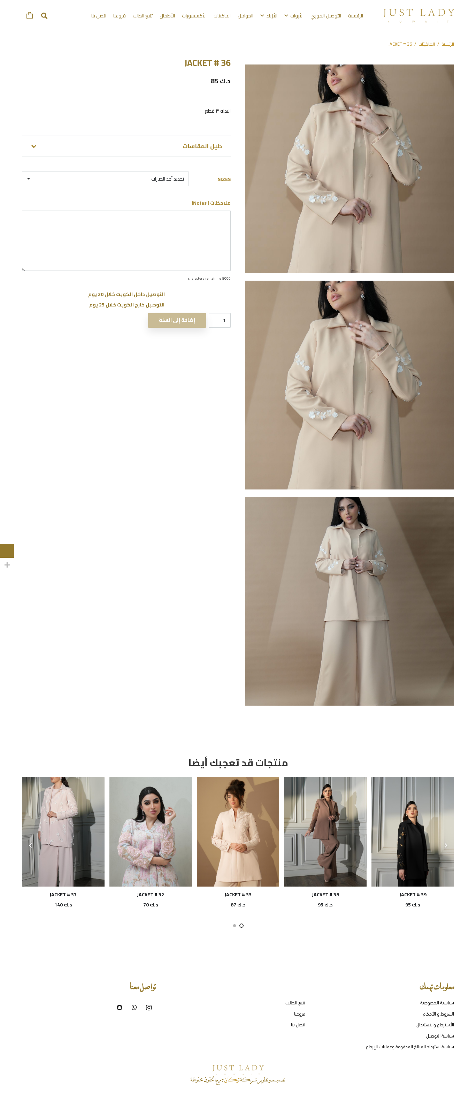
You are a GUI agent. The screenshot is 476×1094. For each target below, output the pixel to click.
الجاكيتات (427, 44)
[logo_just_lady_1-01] (419, 16)
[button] (44, 16)
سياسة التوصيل (440, 1036)
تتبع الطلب (295, 1003)
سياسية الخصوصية (437, 1003)
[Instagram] (148, 1007)
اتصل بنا (298, 1025)
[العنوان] (119, 1007)
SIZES (224, 179)
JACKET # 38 (150, 894)
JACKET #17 (326, 894)
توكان (232, 1080)
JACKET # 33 (63, 894)
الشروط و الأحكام (438, 1014)
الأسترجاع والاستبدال (435, 1025)
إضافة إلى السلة (177, 320)
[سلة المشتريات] (29, 15)
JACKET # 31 (413, 894)
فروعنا (299, 1014)
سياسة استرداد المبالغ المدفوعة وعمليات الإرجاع (410, 1047)
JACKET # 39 (238, 894)
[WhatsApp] (134, 1007)
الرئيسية (448, 44)
